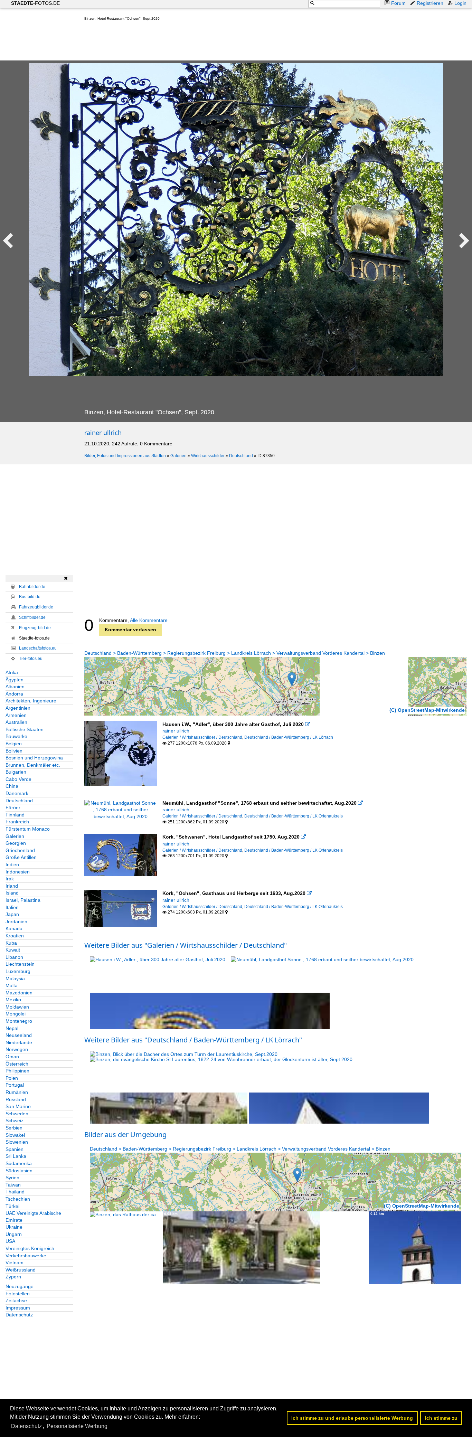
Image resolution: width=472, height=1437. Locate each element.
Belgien (14, 743)
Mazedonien (19, 992)
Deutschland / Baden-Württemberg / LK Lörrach (288, 737)
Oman (12, 1056)
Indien (12, 864)
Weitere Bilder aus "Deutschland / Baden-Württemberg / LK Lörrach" (193, 1039)
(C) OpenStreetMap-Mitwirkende (427, 710)
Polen (12, 1078)
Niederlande (19, 1042)
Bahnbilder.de (32, 586)
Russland (16, 1099)
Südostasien (19, 1170)
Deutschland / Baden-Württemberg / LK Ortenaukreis (293, 816)
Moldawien (17, 1007)
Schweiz (14, 1120)
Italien (12, 907)
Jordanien (16, 921)
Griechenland (20, 850)
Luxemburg (18, 971)
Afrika (12, 672)
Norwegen (17, 1049)
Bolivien (14, 751)
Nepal (12, 1028)
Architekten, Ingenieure (31, 700)
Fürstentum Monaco (28, 829)
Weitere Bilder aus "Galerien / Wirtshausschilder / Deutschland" (185, 945)
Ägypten (14, 679)
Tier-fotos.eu (31, 658)
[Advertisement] (210, 42)
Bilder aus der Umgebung (125, 1134)
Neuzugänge (20, 1286)
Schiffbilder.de (32, 617)
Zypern (13, 1276)
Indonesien (18, 872)
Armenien (16, 715)
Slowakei (15, 1135)
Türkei (12, 1206)
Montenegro (19, 1021)
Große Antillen (21, 857)
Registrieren (430, 3)
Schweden (17, 1113)
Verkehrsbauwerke (26, 1255)
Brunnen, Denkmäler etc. (33, 765)
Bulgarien (16, 772)
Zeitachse (16, 1300)
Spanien (14, 1149)
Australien (16, 722)
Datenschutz (19, 1314)
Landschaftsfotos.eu (38, 648)
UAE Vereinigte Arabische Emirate (33, 1216)
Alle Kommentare (149, 620)
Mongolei (16, 1014)
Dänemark (17, 793)
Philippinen (17, 1071)
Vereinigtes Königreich (30, 1248)
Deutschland (241, 455)
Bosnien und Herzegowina (34, 757)
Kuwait (13, 950)
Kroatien (15, 935)
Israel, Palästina (23, 900)
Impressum (18, 1308)
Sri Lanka (16, 1156)
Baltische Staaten (25, 729)
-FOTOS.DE (35, 3)
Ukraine (14, 1227)
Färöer (13, 807)
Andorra (14, 694)
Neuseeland (19, 1035)
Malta (12, 985)
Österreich (17, 1064)
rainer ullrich (103, 432)
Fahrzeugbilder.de (36, 607)
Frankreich (17, 821)
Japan (12, 914)
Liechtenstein (20, 964)
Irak (10, 878)
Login (460, 3)
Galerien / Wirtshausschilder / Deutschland (202, 737)
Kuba (11, 943)
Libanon (14, 957)
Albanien (15, 686)
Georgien (16, 843)
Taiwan (13, 1185)
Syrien (12, 1177)
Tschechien (18, 1199)
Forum (398, 3)
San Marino (18, 1106)
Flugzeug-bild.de (35, 627)
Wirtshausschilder (208, 455)
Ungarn (14, 1234)
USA (10, 1241)
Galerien (178, 455)
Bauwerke (16, 736)
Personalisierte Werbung (77, 1426)
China (12, 786)
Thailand (15, 1191)
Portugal (15, 1085)
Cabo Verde (18, 779)
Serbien (14, 1128)
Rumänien (17, 1092)
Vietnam (14, 1262)
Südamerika (19, 1163)
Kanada (14, 928)
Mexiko (13, 999)
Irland (12, 886)
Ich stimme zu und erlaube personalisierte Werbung (352, 1418)
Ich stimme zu (441, 1418)
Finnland (15, 814)
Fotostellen (18, 1293)
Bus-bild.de (29, 596)
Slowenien (17, 1142)
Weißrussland (21, 1270)
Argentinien (18, 708)
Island (12, 893)
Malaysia (15, 978)
